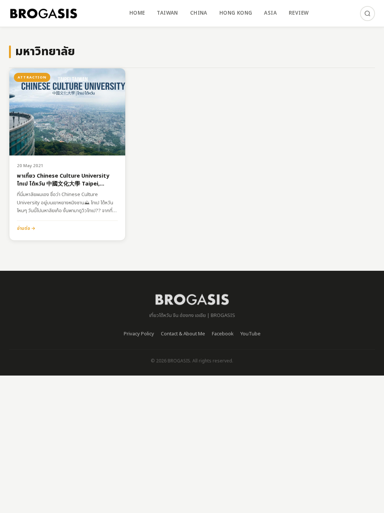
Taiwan (167, 13)
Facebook (223, 334)
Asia (270, 13)
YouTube (250, 334)
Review (299, 13)
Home (137, 13)
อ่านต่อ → (26, 228)
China (198, 13)
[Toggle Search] (367, 13)
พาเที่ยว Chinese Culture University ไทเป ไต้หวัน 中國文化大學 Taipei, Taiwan (63, 180)
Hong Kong (235, 13)
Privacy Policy (139, 334)
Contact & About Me (183, 334)
